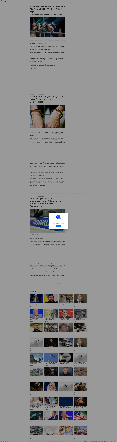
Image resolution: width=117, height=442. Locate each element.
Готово (58, 226)
